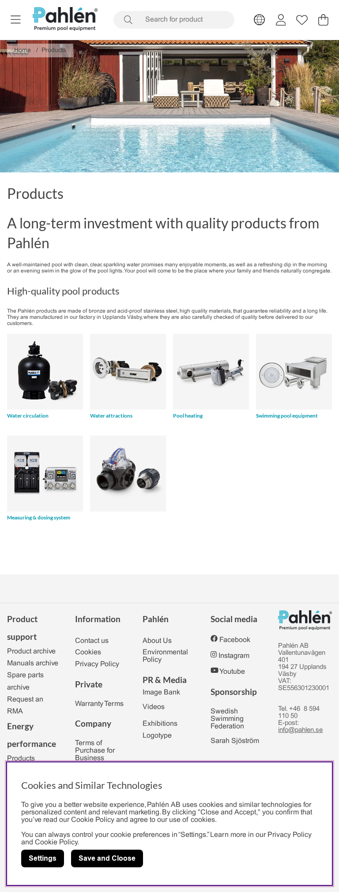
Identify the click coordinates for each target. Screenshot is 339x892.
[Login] (281, 20)
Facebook (234, 640)
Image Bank (161, 692)
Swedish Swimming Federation (227, 719)
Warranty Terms (99, 704)
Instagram (233, 656)
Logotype (157, 735)
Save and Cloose (107, 858)
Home (22, 50)
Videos (154, 707)
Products (53, 50)
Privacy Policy (97, 664)
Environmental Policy (165, 656)
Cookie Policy (56, 842)
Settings (42, 858)
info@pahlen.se (300, 730)
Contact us (92, 641)
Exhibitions (160, 723)
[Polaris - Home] (65, 20)
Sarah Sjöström (235, 741)
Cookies (88, 652)
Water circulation (28, 415)
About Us (157, 641)
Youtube (232, 671)
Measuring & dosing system (38, 517)
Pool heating (188, 415)
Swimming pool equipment (287, 415)
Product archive (31, 651)
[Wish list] (302, 20)
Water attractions (111, 415)
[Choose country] (259, 20)
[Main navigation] (15, 20)
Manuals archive (32, 663)
